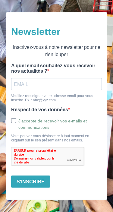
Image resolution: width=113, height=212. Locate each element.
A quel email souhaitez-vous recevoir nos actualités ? (53, 68)
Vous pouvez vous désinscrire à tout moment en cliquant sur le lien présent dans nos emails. (50, 138)
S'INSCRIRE (31, 181)
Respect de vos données (39, 109)
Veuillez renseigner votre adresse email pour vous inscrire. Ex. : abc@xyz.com (52, 98)
